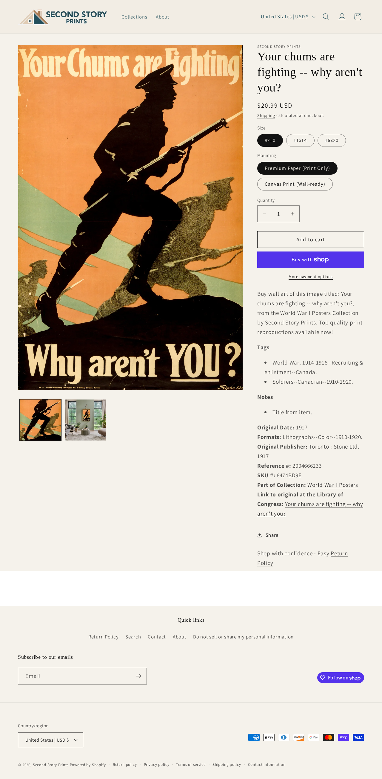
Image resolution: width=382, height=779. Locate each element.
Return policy (125, 764)
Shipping (266, 115)
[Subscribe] (139, 676)
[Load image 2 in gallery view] (85, 420)
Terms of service (190, 764)
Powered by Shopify (88, 764)
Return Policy (103, 636)
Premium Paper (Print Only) (297, 168)
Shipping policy (226, 764)
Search (133, 636)
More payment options (311, 276)
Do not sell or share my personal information (243, 636)
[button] (326, 17)
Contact (157, 636)
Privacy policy (157, 764)
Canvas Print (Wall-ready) (295, 184)
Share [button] (272, 535)
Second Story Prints (51, 764)
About (180, 636)
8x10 (270, 140)
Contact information (267, 764)
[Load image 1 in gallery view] (40, 420)
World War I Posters (332, 485)
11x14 (300, 140)
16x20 (331, 140)
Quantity (266, 200)
